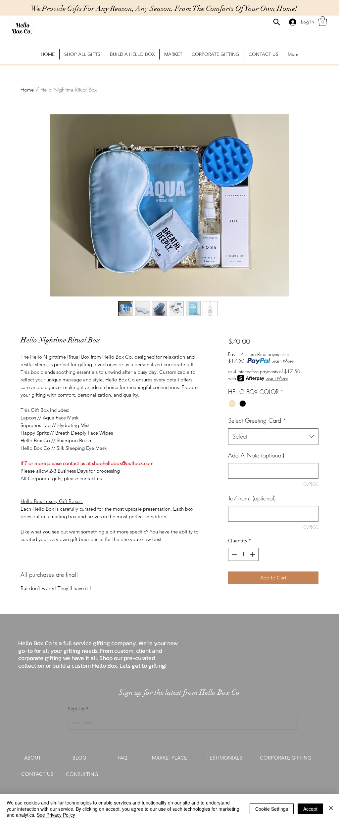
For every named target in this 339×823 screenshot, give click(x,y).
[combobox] (273, 436)
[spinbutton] (243, 554)
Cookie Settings (271, 808)
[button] (322, 21)
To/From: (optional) (251, 498)
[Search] (276, 22)
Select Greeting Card (257, 420)
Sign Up (77, 708)
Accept (310, 808)
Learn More (282, 361)
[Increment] (253, 554)
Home (27, 89)
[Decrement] (233, 554)
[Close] (331, 809)
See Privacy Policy (56, 814)
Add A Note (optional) (256, 455)
